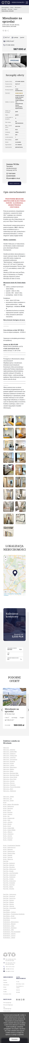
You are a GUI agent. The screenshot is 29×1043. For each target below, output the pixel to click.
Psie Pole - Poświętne (9, 882)
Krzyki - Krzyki (7, 826)
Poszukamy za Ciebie (19, 987)
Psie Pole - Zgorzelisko (9, 908)
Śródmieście (6, 920)
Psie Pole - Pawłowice (9, 877)
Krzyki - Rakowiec (8, 849)
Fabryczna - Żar (7, 798)
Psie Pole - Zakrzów (8, 906)
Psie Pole (5, 861)
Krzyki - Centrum (7, 814)
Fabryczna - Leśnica (8, 765)
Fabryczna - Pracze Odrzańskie (11, 787)
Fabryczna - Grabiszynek (10, 755)
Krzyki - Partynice (8, 837)
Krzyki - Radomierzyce (9, 847)
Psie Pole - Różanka (8, 888)
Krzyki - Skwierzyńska (9, 853)
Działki (5, 991)
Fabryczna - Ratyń (8, 789)
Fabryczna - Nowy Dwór (9, 779)
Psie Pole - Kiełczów (8, 865)
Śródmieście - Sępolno (9, 933)
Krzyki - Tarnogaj (7, 857)
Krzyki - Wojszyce (8, 859)
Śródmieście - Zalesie (9, 937)
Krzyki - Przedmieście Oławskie (11, 845)
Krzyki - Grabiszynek (8, 818)
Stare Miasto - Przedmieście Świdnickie (13, 914)
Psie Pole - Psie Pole (9, 884)
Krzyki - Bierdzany (8, 808)
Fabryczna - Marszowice (10, 767)
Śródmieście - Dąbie (8, 925)
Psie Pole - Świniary (8, 900)
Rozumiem (14, 1039)
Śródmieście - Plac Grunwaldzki (11, 931)
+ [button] (5, 557)
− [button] (5, 560)
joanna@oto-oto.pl (14, 178)
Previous (2, 710)
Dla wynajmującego (7, 1007)
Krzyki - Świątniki (7, 855)
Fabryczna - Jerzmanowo (10, 759)
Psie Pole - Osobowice (9, 875)
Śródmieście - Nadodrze (10, 927)
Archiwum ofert (7, 994)
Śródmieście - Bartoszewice (11, 922)
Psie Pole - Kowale (8, 871)
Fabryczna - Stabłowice (9, 791)
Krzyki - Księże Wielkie (9, 830)
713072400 (11, 173)
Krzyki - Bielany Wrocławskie (11, 804)
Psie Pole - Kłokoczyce (9, 869)
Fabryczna (6, 747)
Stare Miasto (6, 910)
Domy (4, 987)
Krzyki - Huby (6, 820)
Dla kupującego (7, 1002)
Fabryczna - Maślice (8, 769)
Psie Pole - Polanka (8, 879)
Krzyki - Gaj (6, 816)
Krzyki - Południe (7, 839)
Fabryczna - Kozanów (9, 761)
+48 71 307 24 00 (9, 966)
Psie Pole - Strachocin (9, 896)
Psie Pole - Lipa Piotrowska (10, 873)
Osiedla (5, 982)
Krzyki (4, 802)
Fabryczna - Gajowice (9, 749)
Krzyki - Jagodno (7, 822)
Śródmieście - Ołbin (8, 929)
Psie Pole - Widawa (8, 902)
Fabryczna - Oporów (8, 781)
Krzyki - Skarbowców (9, 851)
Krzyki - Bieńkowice (8, 806)
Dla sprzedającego (8, 1004)
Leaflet (5, 593)
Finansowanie (6, 1011)
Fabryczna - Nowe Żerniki (10, 777)
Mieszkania (6, 984)
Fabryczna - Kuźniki (8, 763)
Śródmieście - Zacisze (9, 935)
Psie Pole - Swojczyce (9, 898)
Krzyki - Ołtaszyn (7, 832)
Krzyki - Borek (7, 810)
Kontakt (18, 992)
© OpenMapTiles (10, 593)
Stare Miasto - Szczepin (9, 918)
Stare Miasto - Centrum (9, 912)
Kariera (18, 990)
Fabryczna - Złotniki (8, 796)
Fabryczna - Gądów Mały (10, 751)
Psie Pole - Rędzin (8, 886)
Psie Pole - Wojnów (8, 904)
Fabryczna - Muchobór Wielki (11, 775)
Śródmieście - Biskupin (9, 924)
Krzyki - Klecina (7, 824)
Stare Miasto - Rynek (8, 916)
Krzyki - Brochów (7, 812)
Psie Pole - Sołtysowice (9, 894)
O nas (17, 981)
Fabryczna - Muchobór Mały (10, 773)
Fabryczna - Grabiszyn (9, 753)
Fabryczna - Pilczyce (9, 783)
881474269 (11, 176)
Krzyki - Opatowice (8, 834)
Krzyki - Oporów (7, 836)
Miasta (5, 980)
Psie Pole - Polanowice (9, 880)
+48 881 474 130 (9, 969)
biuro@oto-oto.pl (9, 971)
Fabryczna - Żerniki (8, 800)
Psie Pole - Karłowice (9, 863)
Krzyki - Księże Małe (8, 828)
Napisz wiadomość (14, 183)
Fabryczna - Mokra (8, 771)
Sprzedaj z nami (20, 984)
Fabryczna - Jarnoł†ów (9, 757)
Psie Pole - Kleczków (9, 867)
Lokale (5, 989)
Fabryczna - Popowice (9, 785)
